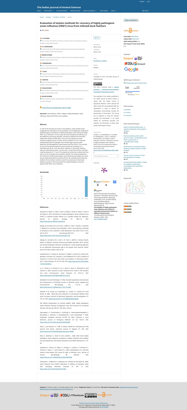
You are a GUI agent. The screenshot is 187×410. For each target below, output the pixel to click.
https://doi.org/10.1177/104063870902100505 (64, 299)
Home (39, 11)
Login (148, 1)
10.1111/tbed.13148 (100, 219)
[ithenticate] (77, 397)
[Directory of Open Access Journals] (129, 65)
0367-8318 (134, 36)
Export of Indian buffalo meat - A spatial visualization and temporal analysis (135, 129)
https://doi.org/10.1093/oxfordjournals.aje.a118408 (57, 331)
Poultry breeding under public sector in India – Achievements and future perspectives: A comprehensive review (135, 139)
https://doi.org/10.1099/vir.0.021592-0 (52, 221)
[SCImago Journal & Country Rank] (135, 83)
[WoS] (138, 60)
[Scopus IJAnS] (129, 60)
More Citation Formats (101, 156)
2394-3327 (135, 39)
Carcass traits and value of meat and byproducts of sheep (134, 156)
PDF (97, 38)
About (113, 11)
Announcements (62, 11)
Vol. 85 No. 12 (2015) (59, 17)
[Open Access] (104, 397)
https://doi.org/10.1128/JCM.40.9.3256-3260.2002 (56, 357)
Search (146, 11)
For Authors (127, 112)
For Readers (127, 109)
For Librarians (128, 115)
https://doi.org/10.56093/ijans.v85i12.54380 (56, 108)
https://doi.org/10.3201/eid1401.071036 (53, 369)
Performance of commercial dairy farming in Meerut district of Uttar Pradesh (135, 148)
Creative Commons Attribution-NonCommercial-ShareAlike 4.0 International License (106, 89)
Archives (48, 17)
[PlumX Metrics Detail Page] (104, 170)
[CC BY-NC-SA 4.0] (91, 397)
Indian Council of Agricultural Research (93, 403)
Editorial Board (75, 11)
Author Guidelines (89, 11)
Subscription (104, 11)
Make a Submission (131, 20)
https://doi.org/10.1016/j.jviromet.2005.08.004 (55, 322)
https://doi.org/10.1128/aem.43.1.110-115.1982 (55, 287)
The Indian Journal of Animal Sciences (59, 7)
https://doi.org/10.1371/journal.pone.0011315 (55, 235)
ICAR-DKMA (104, 407)
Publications (48, 11)
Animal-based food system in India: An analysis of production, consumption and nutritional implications (135, 165)
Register (142, 1)
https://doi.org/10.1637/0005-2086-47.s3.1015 (55, 275)
